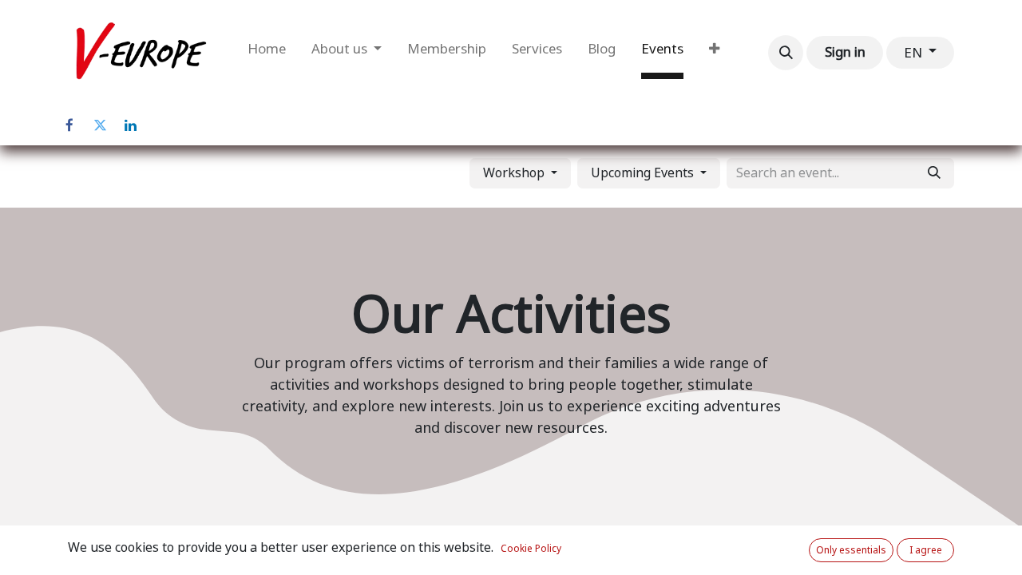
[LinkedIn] (130, 125)
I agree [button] (925, 550)
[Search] (934, 173)
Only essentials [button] (851, 550)
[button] (785, 52)
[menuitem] (267, 52)
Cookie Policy (531, 548)
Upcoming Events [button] (644, 173)
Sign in (845, 52)
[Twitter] (99, 125)
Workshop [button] (515, 173)
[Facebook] (69, 125)
